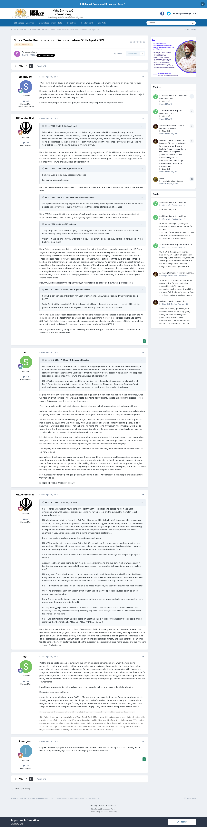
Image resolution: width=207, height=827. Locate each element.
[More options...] (143, 77)
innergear (25, 741)
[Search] (193, 23)
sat (25, 352)
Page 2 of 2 (42, 66)
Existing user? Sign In (184, 14)
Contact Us (111, 805)
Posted (48, 77)
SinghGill (166, 131)
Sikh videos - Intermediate (50, 23)
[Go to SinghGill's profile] (155, 126)
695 (27, 101)
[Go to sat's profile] (26, 362)
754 (27, 377)
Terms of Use (17, 823)
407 (27, 143)
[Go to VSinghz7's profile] (155, 96)
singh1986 (25, 76)
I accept (183, 822)
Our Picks (102, 23)
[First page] (15, 66)
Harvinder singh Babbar (172, 181)
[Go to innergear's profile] (26, 751)
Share (118, 54)
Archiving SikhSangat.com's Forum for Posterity (176, 273)
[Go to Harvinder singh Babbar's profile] (155, 179)
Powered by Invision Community (103, 812)
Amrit (161, 178)
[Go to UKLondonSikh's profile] (26, 128)
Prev (21, 66)
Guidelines (71, 23)
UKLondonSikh (25, 118)
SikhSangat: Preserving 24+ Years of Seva (101, 4)
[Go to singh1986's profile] (26, 86)
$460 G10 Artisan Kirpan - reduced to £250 (175, 244)
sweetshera (31, 52)
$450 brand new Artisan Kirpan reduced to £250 (173, 202)
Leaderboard (87, 23)
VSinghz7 (166, 101)
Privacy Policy (97, 805)
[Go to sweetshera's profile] (17, 54)
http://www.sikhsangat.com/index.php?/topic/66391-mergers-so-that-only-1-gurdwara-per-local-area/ (86, 283)
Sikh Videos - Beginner (24, 23)
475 (27, 765)
